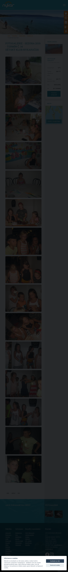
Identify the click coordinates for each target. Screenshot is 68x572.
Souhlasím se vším (55, 561)
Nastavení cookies (55, 565)
